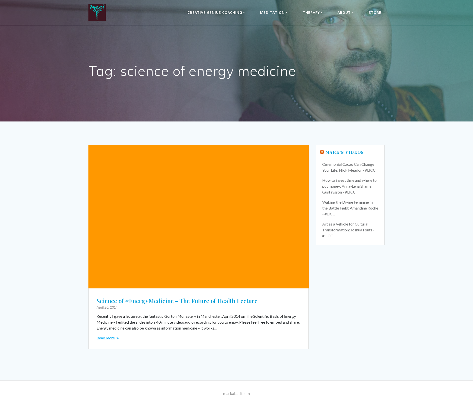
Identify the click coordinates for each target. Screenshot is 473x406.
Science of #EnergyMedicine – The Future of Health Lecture (177, 301)
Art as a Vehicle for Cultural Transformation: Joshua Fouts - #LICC (348, 230)
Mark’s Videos (344, 152)
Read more (106, 337)
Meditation (272, 12)
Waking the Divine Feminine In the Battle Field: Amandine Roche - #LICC (350, 208)
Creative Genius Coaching (214, 12)
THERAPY (311, 12)
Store (375, 12)
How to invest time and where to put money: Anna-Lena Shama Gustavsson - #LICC (349, 186)
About (344, 12)
